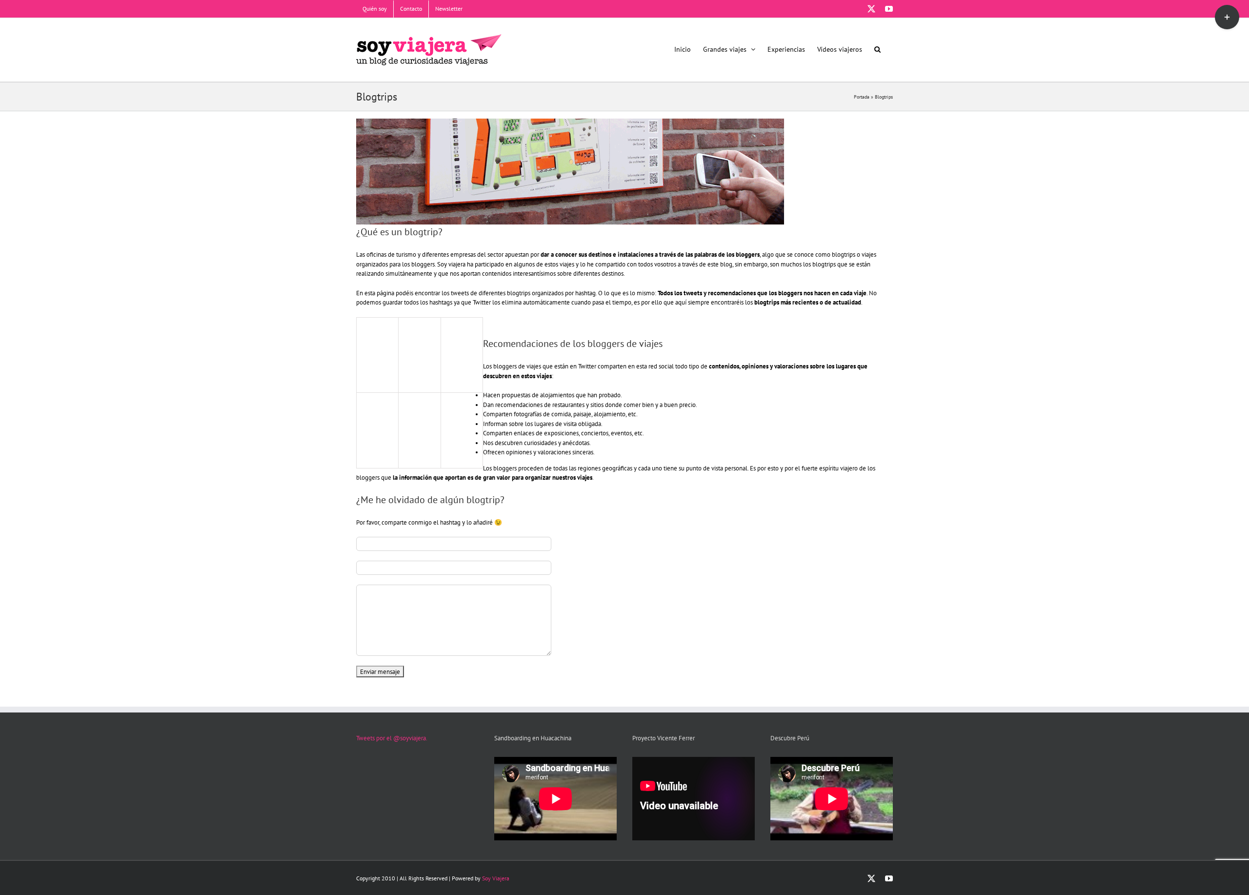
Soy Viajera (495, 878)
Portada (861, 97)
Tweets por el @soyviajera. (391, 738)
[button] (877, 49)
